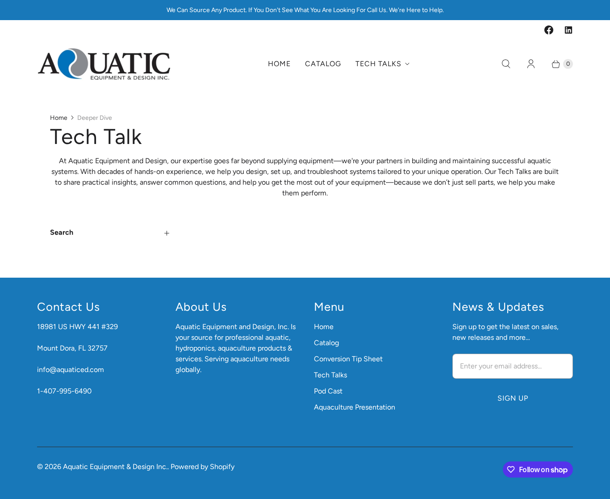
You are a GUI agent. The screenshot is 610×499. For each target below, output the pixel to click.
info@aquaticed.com (70, 369)
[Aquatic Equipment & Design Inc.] (104, 63)
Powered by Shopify (202, 466)
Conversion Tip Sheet (348, 359)
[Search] (505, 64)
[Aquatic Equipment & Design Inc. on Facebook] (549, 30)
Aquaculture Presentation (354, 407)
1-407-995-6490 (64, 391)
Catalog (323, 63)
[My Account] (530, 64)
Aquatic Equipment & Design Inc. (115, 466)
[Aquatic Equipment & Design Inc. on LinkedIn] (568, 30)
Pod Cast (328, 391)
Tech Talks (378, 63)
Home (279, 63)
